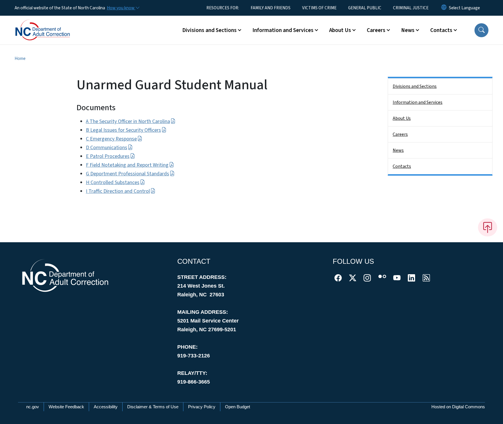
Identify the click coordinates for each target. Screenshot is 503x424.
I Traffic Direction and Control (118, 191)
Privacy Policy (201, 406)
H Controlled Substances (112, 182)
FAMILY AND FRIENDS (271, 8)
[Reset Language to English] (444, 7)
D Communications (106, 147)
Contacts (402, 166)
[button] (481, 30)
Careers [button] (376, 30)
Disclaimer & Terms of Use (152, 406)
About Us (402, 118)
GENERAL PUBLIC (364, 8)
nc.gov (32, 406)
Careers (400, 134)
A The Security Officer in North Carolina (128, 121)
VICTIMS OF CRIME (319, 8)
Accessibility (106, 406)
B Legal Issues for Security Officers (123, 130)
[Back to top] (487, 227)
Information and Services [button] (283, 30)
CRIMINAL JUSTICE (410, 8)
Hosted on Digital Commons (458, 406)
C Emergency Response (111, 138)
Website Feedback (66, 406)
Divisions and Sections (415, 86)
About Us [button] (340, 30)
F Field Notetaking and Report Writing (127, 165)
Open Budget (237, 406)
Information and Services (417, 102)
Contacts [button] (441, 30)
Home (20, 58)
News (398, 150)
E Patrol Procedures (108, 156)
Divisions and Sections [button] (209, 30)
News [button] (408, 30)
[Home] (51, 23)
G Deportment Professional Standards (127, 173)
